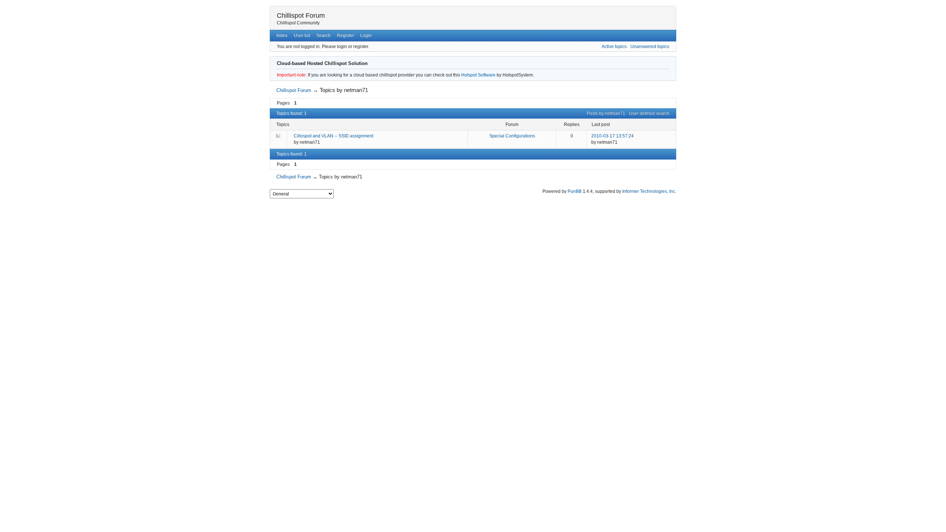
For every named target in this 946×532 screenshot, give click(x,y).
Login (366, 35)
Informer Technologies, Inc (648, 191)
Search (323, 35)
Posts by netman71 (606, 113)
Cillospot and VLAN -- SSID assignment (333, 136)
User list (302, 35)
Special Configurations (512, 136)
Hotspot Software (478, 75)
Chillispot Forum (301, 15)
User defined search (649, 113)
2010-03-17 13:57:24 (612, 136)
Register (345, 35)
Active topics (614, 46)
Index (281, 35)
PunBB (575, 191)
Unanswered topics (649, 46)
